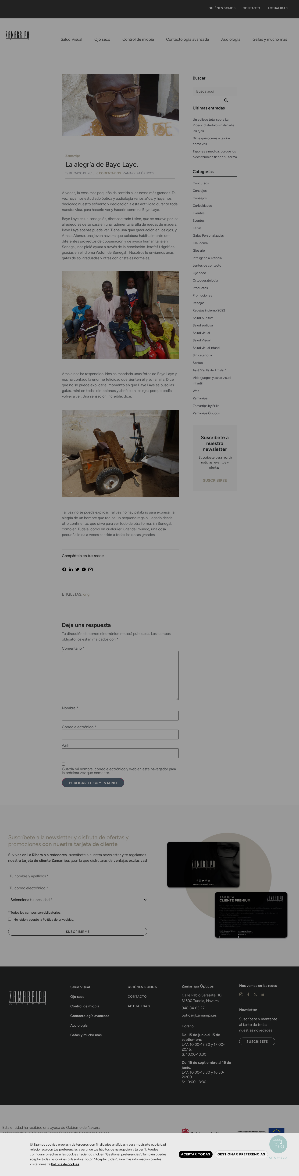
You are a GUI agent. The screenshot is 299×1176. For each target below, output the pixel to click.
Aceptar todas (195, 1154)
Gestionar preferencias (241, 1154)
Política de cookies (65, 1164)
